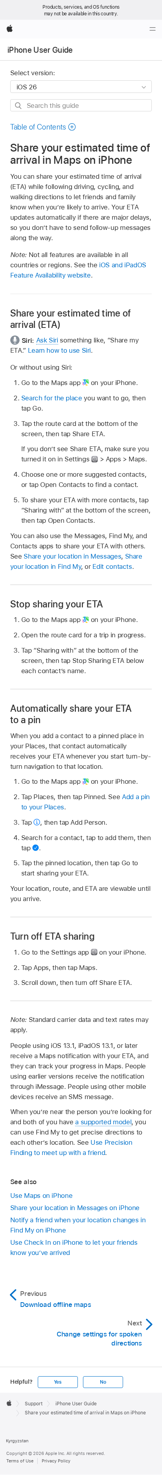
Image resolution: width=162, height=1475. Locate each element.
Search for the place (51, 398)
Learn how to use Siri (59, 350)
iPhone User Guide (40, 50)
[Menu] (152, 29)
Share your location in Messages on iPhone (75, 1208)
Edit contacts (112, 566)
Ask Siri (47, 340)
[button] (43, 126)
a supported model (103, 1122)
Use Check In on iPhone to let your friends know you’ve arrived (74, 1247)
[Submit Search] (19, 106)
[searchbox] (81, 105)
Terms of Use (19, 1461)
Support (33, 1404)
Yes (58, 1382)
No (103, 1382)
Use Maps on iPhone (41, 1195)
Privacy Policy (56, 1461)
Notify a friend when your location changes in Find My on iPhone (78, 1225)
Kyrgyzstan (17, 1441)
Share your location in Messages (72, 556)
